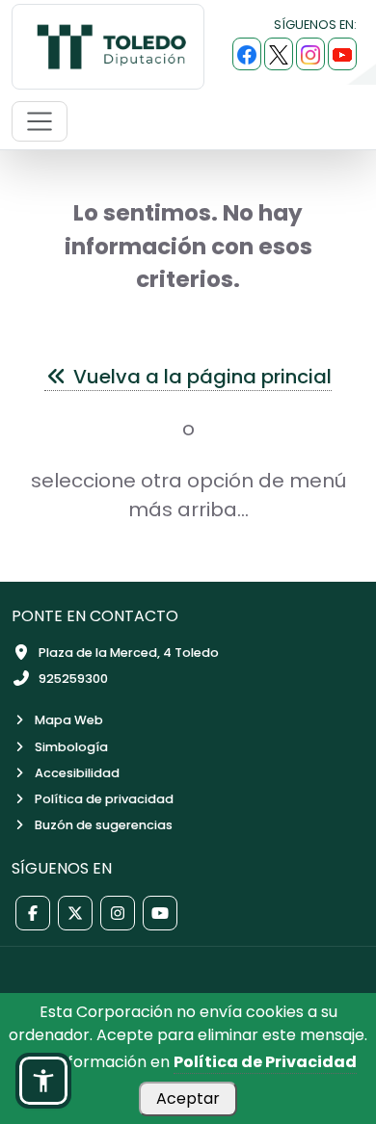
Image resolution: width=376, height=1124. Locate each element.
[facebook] (246, 54)
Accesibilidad (77, 773)
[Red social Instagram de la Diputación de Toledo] (117, 913)
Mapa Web (69, 720)
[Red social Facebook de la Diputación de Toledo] (32, 913)
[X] (278, 54)
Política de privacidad (104, 799)
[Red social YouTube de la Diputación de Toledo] (160, 913)
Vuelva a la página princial (200, 376)
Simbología (71, 747)
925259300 (73, 678)
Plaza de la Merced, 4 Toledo (129, 652)
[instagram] (310, 54)
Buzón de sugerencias (104, 825)
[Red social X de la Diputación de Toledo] (75, 913)
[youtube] (342, 54)
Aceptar (188, 1098)
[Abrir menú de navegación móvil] (39, 121)
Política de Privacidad (265, 1062)
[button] (43, 1081)
